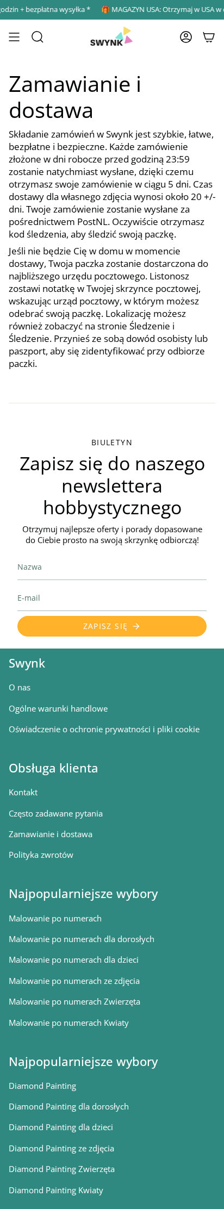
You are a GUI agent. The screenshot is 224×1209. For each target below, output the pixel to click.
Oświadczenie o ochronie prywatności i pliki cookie (104, 729)
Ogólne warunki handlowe (58, 708)
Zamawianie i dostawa (50, 833)
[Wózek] (208, 36)
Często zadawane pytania (56, 813)
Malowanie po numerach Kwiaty (69, 1022)
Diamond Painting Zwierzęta (62, 1168)
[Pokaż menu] (14, 36)
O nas (19, 687)
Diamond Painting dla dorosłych (69, 1106)
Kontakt (23, 792)
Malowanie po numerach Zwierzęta (74, 1001)
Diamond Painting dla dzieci (61, 1126)
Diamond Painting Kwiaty (56, 1190)
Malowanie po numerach (55, 918)
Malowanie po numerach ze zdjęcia (74, 980)
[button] (37, 36)
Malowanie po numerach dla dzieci (74, 959)
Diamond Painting (42, 1085)
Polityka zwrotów (41, 854)
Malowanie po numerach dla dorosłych (81, 938)
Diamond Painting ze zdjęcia (61, 1148)
